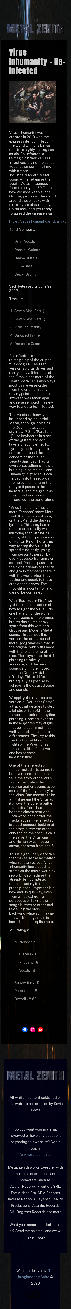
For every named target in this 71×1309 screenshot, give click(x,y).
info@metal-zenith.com (35, 1155)
